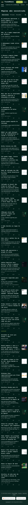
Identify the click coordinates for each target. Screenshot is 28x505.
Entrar (25, 2)
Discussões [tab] (18, 14)
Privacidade (14, 493)
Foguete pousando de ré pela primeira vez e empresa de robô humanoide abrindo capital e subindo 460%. (10, 72)
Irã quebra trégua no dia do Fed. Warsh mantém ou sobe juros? (9, 361)
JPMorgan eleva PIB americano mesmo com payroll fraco (8, 214)
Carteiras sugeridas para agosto (9, 278)
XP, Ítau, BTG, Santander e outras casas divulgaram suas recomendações (9, 282)
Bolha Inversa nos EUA (8, 146)
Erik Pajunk (9, 27)
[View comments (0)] (8, 29)
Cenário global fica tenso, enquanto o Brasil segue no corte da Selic (10, 416)
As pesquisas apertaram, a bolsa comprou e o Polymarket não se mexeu (10, 20)
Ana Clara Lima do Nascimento (12, 284)
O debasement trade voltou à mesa (10, 44)
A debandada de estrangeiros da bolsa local (8, 109)
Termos (20, 493)
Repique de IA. (4, 338)
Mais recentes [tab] (5, 14)
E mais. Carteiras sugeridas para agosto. (9, 113)
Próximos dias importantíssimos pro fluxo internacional (10, 375)
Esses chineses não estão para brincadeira (9, 68)
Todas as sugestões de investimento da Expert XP (10, 398)
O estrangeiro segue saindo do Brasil (10, 125)
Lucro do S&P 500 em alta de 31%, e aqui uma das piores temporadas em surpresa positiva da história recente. (10, 99)
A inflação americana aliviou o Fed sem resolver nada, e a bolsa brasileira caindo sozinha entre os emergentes (9, 176)
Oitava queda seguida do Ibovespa (9, 122)
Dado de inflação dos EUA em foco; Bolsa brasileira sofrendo (10, 172)
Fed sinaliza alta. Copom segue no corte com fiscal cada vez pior (10, 319)
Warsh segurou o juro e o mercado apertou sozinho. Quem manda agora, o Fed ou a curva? (10, 347)
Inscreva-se (19, 2)
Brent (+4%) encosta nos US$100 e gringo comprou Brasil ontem (9, 451)
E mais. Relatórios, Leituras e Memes (10, 36)
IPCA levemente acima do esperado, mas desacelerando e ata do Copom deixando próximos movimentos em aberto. (10, 190)
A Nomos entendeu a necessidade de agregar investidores (10, 466)
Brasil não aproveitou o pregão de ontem (9, 251)
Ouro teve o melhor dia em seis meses (10, 239)
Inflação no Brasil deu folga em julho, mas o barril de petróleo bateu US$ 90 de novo (9, 186)
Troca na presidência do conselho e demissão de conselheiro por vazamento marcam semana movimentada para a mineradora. (9, 442)
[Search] (25, 14)
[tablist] (11, 14)
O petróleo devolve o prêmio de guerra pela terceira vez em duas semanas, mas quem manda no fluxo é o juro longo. (10, 310)
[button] (2, 4)
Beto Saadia (8, 38)
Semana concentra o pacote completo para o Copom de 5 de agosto (10, 411)
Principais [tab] (12, 14)
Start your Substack (9, 498)
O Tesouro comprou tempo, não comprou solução (9, 56)
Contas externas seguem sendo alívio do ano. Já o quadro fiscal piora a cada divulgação (10, 324)
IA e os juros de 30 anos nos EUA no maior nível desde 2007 (9, 81)
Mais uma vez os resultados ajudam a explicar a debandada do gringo (10, 95)
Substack (8, 502)
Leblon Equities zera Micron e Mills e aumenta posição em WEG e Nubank (9, 264)
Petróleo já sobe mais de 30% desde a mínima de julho (9, 476)
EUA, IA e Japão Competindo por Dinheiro (10, 33)
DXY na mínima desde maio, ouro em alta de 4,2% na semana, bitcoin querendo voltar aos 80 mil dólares (10, 47)
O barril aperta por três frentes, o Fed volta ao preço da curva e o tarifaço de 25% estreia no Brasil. (10, 480)
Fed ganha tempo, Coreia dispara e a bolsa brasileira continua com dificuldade (9, 158)
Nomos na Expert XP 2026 (9, 464)
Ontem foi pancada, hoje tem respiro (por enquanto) (10, 424)
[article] (14, 24)
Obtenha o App (21, 498)
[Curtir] (2, 29)
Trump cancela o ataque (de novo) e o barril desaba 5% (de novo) (10, 305)
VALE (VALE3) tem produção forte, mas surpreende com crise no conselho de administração (10, 437)
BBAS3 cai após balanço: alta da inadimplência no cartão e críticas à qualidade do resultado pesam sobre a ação (9, 134)
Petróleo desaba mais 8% (9, 387)
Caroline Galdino (9, 140)
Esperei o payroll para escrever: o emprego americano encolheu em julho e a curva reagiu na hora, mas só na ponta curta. (10, 230)
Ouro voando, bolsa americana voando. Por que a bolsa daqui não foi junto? (10, 200)
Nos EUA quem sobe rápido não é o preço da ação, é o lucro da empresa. (10, 148)
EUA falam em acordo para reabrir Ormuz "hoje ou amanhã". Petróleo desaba (9, 291)
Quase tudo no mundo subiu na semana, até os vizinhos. (9, 204)
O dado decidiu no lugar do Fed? (10, 227)
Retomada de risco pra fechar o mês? (8, 335)
